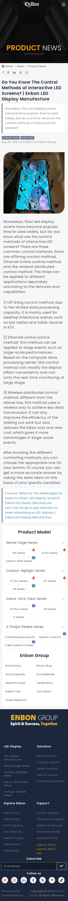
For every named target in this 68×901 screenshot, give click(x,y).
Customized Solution (51, 781)
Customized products (19, 637)
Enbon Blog (44, 665)
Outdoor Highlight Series (25, 571)
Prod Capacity (15, 674)
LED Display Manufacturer (13, 757)
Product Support (48, 813)
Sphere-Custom (50, 637)
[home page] (31, 4)
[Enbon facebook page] (33, 880)
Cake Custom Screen (19, 645)
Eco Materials (46, 674)
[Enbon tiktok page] (61, 880)
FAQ (39, 853)
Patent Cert (13, 691)
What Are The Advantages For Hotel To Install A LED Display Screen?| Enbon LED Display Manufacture (34, 498)
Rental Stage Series (21, 543)
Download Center (49, 831)
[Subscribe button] (61, 866)
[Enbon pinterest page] (52, 880)
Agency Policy (46, 844)
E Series (19, 617)
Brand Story (13, 665)
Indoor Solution (47, 768)
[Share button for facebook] (8, 72)
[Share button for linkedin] (14, 72)
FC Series (50, 581)
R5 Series (19, 553)
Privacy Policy (11, 891)
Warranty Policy (47, 838)
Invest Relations (16, 700)
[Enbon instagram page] (14, 880)
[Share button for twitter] (21, 72)
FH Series (19, 589)
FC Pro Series (19, 581)
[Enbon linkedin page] (24, 880)
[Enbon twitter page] (42, 880)
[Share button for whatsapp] (27, 72)
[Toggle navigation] (63, 4)
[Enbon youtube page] (5, 880)
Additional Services (50, 825)
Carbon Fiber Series (19, 561)
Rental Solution (47, 756)
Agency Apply (46, 849)
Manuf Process (15, 683)
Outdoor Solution (48, 762)
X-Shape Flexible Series (25, 627)
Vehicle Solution (47, 775)
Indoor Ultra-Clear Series (26, 599)
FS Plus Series (19, 609)
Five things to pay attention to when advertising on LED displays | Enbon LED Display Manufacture (31, 512)
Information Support (50, 819)
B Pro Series (50, 553)
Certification (45, 683)
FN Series (50, 609)
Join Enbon (44, 691)
